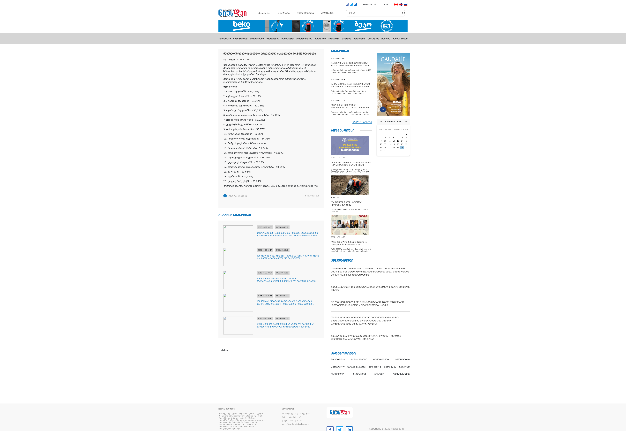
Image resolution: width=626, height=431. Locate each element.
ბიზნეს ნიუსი (400, 39)
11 (389, 141)
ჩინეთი (385, 39)
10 (385, 141)
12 (394, 141)
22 (406, 144)
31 (385, 151)
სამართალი (240, 39)
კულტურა (320, 39)
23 (381, 147)
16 (381, 144)
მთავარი (264, 13)
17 (385, 144)
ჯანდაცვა (333, 39)
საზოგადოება (304, 39)
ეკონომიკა (272, 39)
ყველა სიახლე (362, 122)
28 (402, 147)
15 (406, 141)
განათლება (257, 39)
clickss (224, 350)
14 (402, 141)
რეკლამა (283, 13)
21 (402, 144)
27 (398, 147)
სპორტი (346, 39)
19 (394, 144)
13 (398, 141)
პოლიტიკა (224, 39)
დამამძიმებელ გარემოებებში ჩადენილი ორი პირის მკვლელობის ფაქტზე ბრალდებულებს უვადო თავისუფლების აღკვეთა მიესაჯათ (365, 320)
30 (381, 151)
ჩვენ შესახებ (305, 13)
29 (406, 147)
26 (394, 147)
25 (389, 147)
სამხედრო (288, 39)
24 (385, 147)
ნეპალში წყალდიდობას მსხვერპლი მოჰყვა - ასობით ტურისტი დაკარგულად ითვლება (366, 337)
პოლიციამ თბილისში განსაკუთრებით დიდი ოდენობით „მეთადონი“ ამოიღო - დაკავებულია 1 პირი (367, 304)
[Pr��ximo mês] (406, 121)
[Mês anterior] (381, 121)
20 (398, 144)
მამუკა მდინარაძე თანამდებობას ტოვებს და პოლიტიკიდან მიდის (370, 288)
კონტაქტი (327, 13)
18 (389, 144)
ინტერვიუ (373, 39)
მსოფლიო (359, 39)
